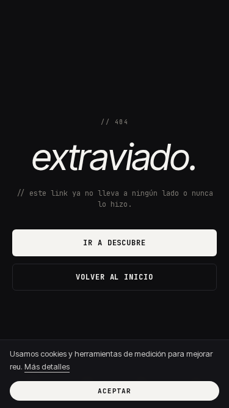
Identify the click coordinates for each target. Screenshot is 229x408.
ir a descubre (114, 243)
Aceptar (114, 391)
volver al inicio (114, 277)
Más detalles (47, 366)
